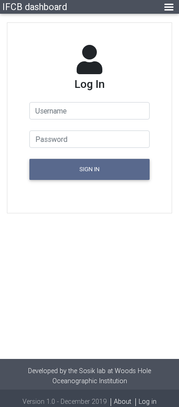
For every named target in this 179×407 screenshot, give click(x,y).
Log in (148, 401)
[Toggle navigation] (169, 7)
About (122, 401)
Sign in (89, 169)
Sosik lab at (97, 371)
